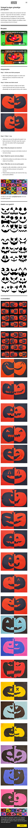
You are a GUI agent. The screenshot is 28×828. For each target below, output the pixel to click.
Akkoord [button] (22, 825)
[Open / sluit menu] (26, 2)
